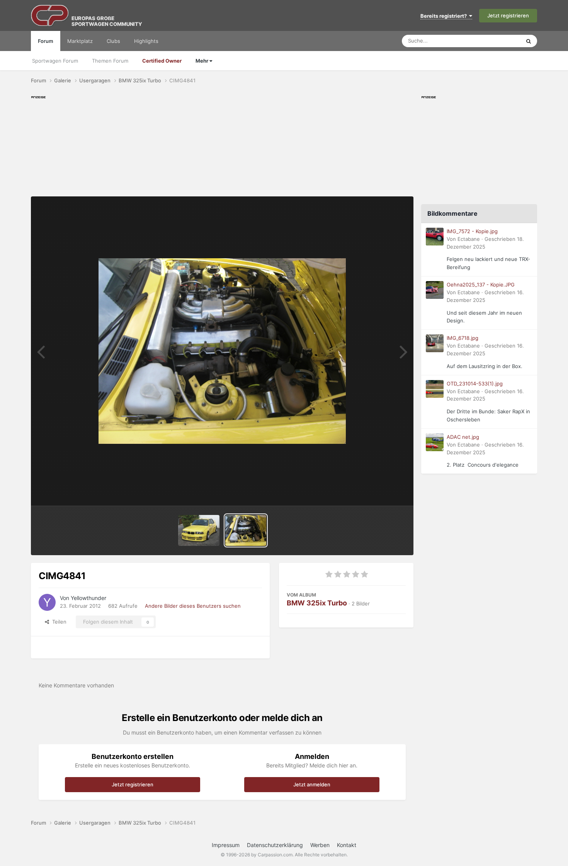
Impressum (226, 845)
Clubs (113, 41)
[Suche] (528, 41)
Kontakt (346, 845)
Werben (320, 845)
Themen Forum (110, 61)
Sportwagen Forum (55, 61)
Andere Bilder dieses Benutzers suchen (193, 606)
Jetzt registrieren (508, 15)
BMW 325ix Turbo (317, 603)
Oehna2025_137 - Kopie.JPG (481, 284)
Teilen (57, 622)
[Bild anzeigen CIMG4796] (198, 530)
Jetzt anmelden (311, 784)
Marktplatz (80, 41)
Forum (45, 41)
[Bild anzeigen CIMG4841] (246, 530)
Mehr (202, 61)
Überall (502, 41)
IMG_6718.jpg (462, 338)
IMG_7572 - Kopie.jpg (472, 231)
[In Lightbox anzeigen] (222, 351)
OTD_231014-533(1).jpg (475, 383)
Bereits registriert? (444, 16)
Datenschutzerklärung (275, 845)
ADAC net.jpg (463, 437)
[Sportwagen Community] (50, 15)
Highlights (146, 41)
